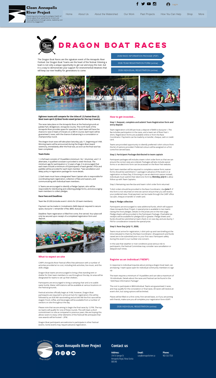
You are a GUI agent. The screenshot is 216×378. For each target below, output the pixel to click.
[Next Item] (175, 93)
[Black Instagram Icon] (154, 3)
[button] (147, 14)
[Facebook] (57, 353)
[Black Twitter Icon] (143, 3)
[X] (68, 353)
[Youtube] (73, 353)
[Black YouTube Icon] (148, 3)
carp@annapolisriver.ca (146, 355)
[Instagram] (63, 353)
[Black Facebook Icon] (137, 3)
